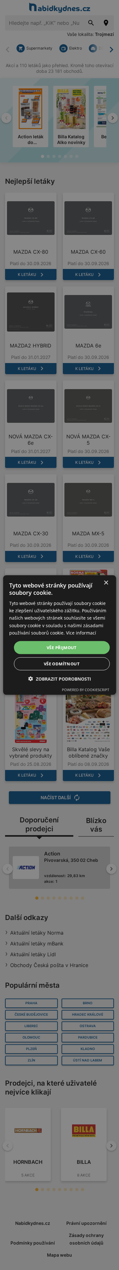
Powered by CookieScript (85, 689)
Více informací (81, 632)
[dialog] (59, 635)
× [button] (105, 582)
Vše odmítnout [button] (62, 664)
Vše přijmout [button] (62, 647)
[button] (59, 679)
